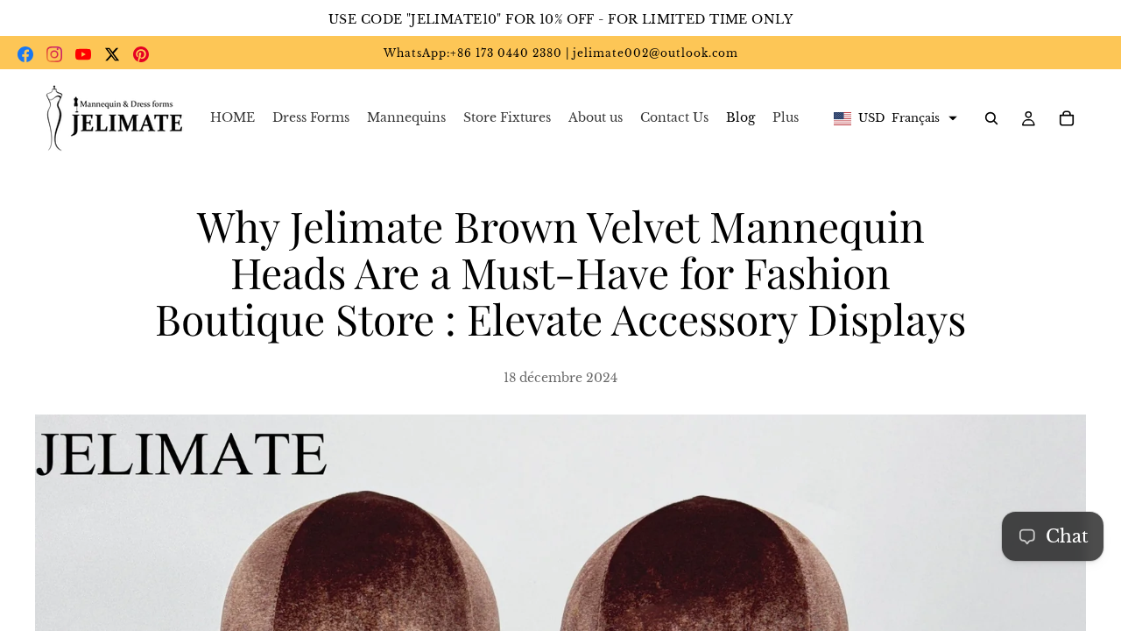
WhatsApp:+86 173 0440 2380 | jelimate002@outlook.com (561, 53)
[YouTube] (83, 54)
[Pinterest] (141, 54)
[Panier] (1066, 118)
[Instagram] (54, 54)
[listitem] (785, 118)
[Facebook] (25, 54)
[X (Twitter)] (112, 54)
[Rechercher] (991, 118)
